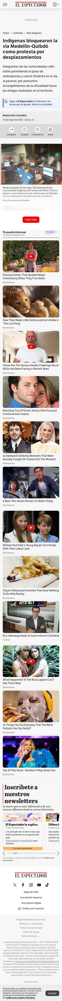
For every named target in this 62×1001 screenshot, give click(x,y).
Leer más (31, 219)
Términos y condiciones (31, 924)
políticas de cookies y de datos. (20, 997)
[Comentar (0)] (37, 130)
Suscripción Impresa (31, 897)
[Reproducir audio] (8, 230)
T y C (33, 858)
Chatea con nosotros (33, 908)
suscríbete (26, 840)
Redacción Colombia (15, 115)
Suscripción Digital (31, 903)
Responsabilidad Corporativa (31, 919)
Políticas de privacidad (31, 928)
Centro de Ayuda (31, 932)
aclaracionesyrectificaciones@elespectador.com (37, 961)
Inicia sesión (12, 840)
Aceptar (52, 993)
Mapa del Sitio (31, 892)
